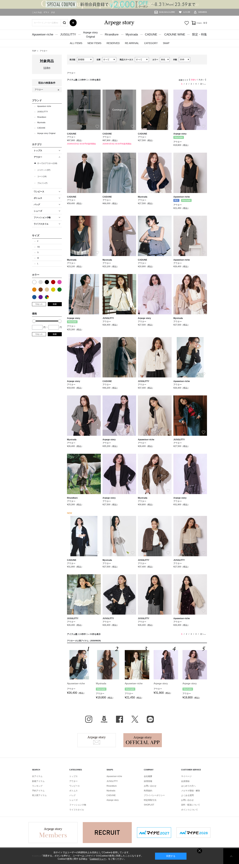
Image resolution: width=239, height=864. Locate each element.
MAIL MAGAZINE (167, 12)
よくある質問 (187, 795)
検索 (55, 304)
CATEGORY (151, 43)
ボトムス (73, 790)
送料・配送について (190, 805)
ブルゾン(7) (42, 183)
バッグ (72, 795)
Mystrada (132, 34)
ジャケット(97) (43, 170)
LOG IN (186, 12)
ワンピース (74, 786)
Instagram (88, 719)
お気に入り (187, 23)
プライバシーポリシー (154, 795)
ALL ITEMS (76, 43)
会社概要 (148, 776)
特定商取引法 (150, 800)
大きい (201, 80)
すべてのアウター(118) (47, 163)
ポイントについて (189, 809)
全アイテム (37, 776)
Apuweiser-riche (42, 34)
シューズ (73, 800)
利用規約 (148, 790)
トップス (73, 776)
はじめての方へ (188, 786)
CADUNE (151, 34)
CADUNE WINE (174, 34)
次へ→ (203, 84)
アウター (43, 51)
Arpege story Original (46, 133)
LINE (150, 719)
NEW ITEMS (94, 43)
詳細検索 (73, 22)
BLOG (104, 719)
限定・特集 (199, 34)
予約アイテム (38, 790)
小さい (194, 80)
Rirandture (111, 34)
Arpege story (96, 740)
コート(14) (42, 176)
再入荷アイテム (39, 795)
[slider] (34, 321)
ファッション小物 (77, 805)
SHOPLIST (149, 805)
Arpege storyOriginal (90, 34)
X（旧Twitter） (134, 719)
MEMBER (202, 12)
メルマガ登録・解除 (190, 790)
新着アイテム (38, 781)
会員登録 (185, 781)
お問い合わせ (150, 786)
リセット (39, 304)
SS (38, 247)
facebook (119, 719)
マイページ (186, 776)
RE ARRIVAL (132, 43)
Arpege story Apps (142, 740)
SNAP (166, 43)
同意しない (199, 850)
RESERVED (113, 43)
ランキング (37, 786)
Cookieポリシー (98, 859)
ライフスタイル (76, 809)
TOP (34, 51)
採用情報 (148, 781)
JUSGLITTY (68, 34)
